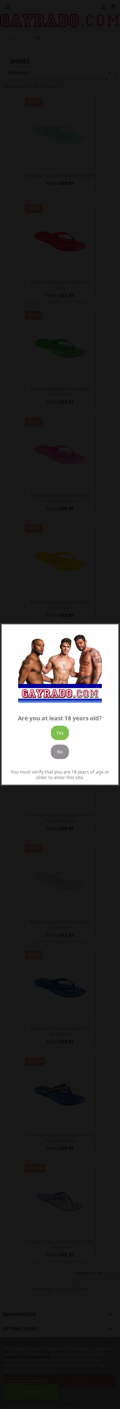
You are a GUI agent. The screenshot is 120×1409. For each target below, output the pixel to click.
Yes (60, 733)
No (60, 752)
